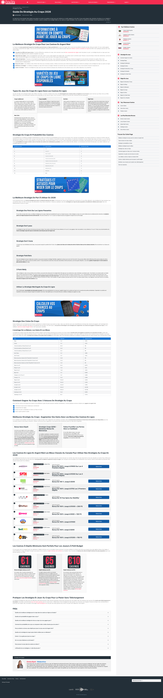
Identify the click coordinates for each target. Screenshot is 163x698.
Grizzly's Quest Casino (125, 118)
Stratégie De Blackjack (125, 63)
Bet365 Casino (46, 527)
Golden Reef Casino (124, 124)
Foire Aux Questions (122, 164)
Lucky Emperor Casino (125, 121)
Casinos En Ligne (41, 2)
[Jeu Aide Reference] (81, 689)
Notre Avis (35, 468)
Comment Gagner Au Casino (126, 57)
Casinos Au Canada (92, 2)
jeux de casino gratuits (36, 601)
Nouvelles (4, 678)
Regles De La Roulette (125, 97)
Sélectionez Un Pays (137, 680)
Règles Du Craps (123, 89)
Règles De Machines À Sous (126, 81)
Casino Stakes (123, 105)
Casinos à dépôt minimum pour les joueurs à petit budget (130, 159)
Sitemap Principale (6, 682)
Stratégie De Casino (25, 7)
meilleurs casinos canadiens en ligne (80, 48)
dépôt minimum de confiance (55, 551)
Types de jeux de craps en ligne (125, 140)
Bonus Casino (58, 2)
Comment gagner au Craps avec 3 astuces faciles (129, 151)
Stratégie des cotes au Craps (124, 148)
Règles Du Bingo (123, 84)
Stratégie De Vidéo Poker (125, 74)
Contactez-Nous (10, 678)
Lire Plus (108, 22)
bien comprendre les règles (72, 52)
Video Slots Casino (124, 108)
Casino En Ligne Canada (17, 7)
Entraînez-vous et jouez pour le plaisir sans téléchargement (130, 162)
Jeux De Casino (74, 2)
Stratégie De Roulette (124, 71)
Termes (16, 678)
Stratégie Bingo (123, 60)
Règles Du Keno (123, 92)
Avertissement (23, 678)
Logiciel (126, 2)
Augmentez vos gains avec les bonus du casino (128, 153)
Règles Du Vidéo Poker (125, 95)
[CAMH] (71, 689)
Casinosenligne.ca (41, 603)
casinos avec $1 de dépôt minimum (24, 577)
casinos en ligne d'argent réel (24, 326)
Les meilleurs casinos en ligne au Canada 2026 (128, 156)
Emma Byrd (31, 662)
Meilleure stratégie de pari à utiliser (125, 145)
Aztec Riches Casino (124, 129)
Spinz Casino (47, 512)
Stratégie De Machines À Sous (126, 68)
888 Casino (47, 479)
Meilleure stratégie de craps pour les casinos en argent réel (130, 137)
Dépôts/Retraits (110, 2)
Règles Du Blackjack (124, 87)
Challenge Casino (124, 126)
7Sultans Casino (123, 111)
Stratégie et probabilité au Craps (125, 143)
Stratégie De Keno (124, 65)
